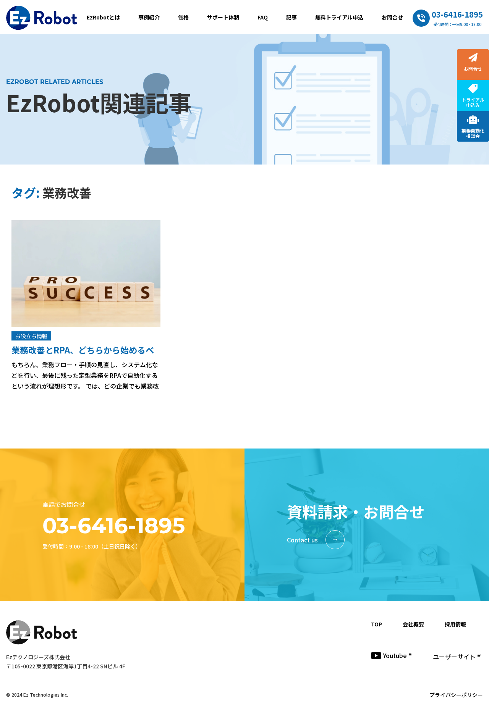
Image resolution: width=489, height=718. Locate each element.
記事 (291, 17)
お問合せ (392, 17)
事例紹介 (149, 17)
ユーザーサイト (454, 656)
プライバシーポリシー (456, 695)
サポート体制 (223, 17)
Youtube (395, 655)
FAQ (262, 17)
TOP (376, 624)
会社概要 (413, 624)
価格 (183, 17)
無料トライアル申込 (339, 17)
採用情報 (455, 624)
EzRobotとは (103, 17)
